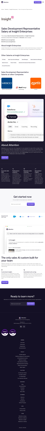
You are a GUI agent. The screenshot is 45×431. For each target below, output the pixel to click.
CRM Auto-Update (22, 360)
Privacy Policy (22, 408)
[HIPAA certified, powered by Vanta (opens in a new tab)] (4, 332)
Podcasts (22, 388)
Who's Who (22, 391)
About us (22, 397)
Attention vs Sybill (22, 419)
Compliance (22, 400)
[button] (42, 2)
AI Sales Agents (22, 354)
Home (2, 9)
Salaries (6, 9)
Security (22, 399)
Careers (22, 389)
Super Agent (22, 367)
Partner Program (22, 402)
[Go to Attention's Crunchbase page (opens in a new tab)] (24, 326)
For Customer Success (22, 378)
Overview (22, 342)
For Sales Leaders (22, 374)
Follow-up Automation (22, 365)
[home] (4, 2)
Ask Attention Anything (22, 361)
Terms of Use (22, 410)
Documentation (22, 348)
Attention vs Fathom (22, 417)
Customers (22, 344)
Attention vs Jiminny (22, 421)
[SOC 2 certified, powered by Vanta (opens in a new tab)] (12, 332)
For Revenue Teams (22, 372)
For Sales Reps (22, 376)
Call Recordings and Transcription (22, 356)
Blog (22, 384)
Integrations (22, 346)
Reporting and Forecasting (22, 363)
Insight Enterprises (13, 9)
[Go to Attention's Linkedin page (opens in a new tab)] (21, 326)
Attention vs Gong (22, 416)
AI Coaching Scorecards (22, 358)
